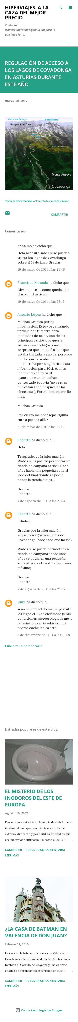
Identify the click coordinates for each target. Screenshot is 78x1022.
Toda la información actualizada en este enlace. (37, 201)
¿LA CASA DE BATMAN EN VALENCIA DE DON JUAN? (36, 932)
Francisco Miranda (32, 282)
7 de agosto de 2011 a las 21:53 (41, 501)
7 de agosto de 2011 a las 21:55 (41, 589)
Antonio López (29, 314)
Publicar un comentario (23, 646)
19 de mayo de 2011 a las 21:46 (41, 269)
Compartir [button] (59, 214)
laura (21, 602)
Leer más (12, 855)
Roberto (24, 440)
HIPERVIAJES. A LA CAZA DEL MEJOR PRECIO (27, 12)
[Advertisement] (39, 688)
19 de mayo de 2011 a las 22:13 (40, 301)
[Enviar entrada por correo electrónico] (7, 214)
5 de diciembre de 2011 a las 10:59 (43, 635)
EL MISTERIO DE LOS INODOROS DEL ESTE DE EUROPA (33, 798)
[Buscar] (60, 7)
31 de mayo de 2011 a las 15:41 (40, 427)
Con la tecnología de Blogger (41, 1010)
